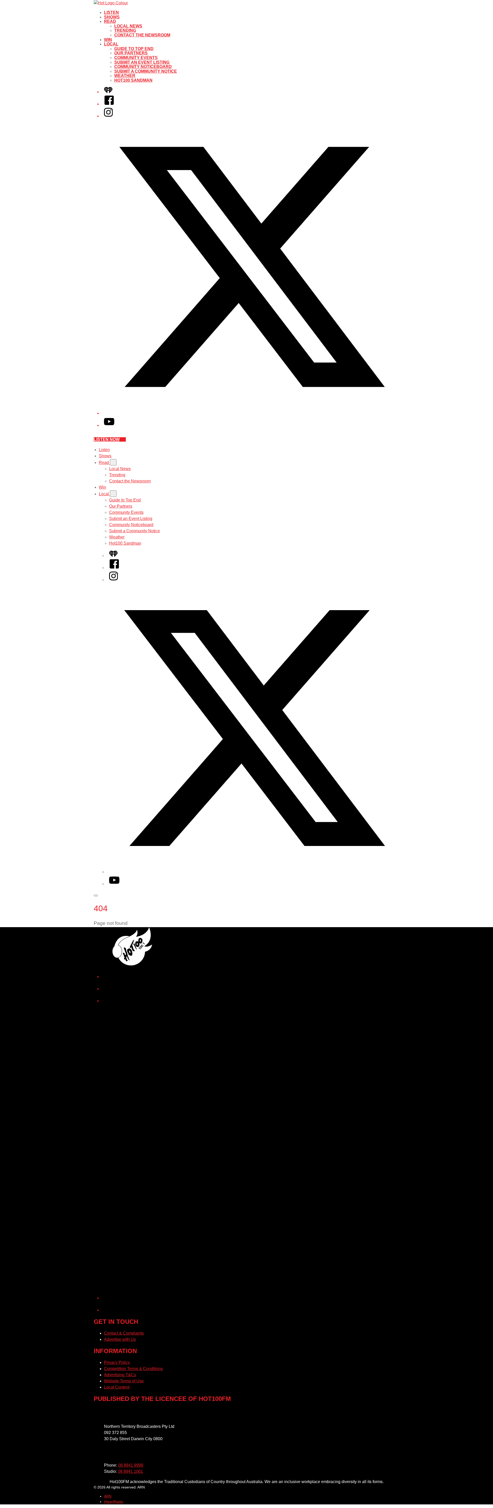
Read (110, 21)
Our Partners (131, 53)
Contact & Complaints (124, 1333)
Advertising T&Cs (120, 1375)
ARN (107, 1496)
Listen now (107, 439)
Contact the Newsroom (142, 35)
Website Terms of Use (124, 1381)
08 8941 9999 (130, 1465)
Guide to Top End (134, 48)
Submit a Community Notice (145, 71)
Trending (125, 30)
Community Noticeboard (143, 66)
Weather (124, 75)
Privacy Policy (117, 1362)
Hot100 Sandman (133, 80)
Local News (128, 26)
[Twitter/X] (251, 413)
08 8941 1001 (130, 1471)
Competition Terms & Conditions (133, 1368)
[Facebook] (109, 104)
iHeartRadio (113, 1502)
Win (108, 40)
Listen (111, 12)
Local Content (116, 1387)
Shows (112, 17)
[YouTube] (109, 425)
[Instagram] (108, 116)
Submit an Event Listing (141, 62)
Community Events (136, 57)
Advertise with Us (120, 1339)
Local (111, 44)
